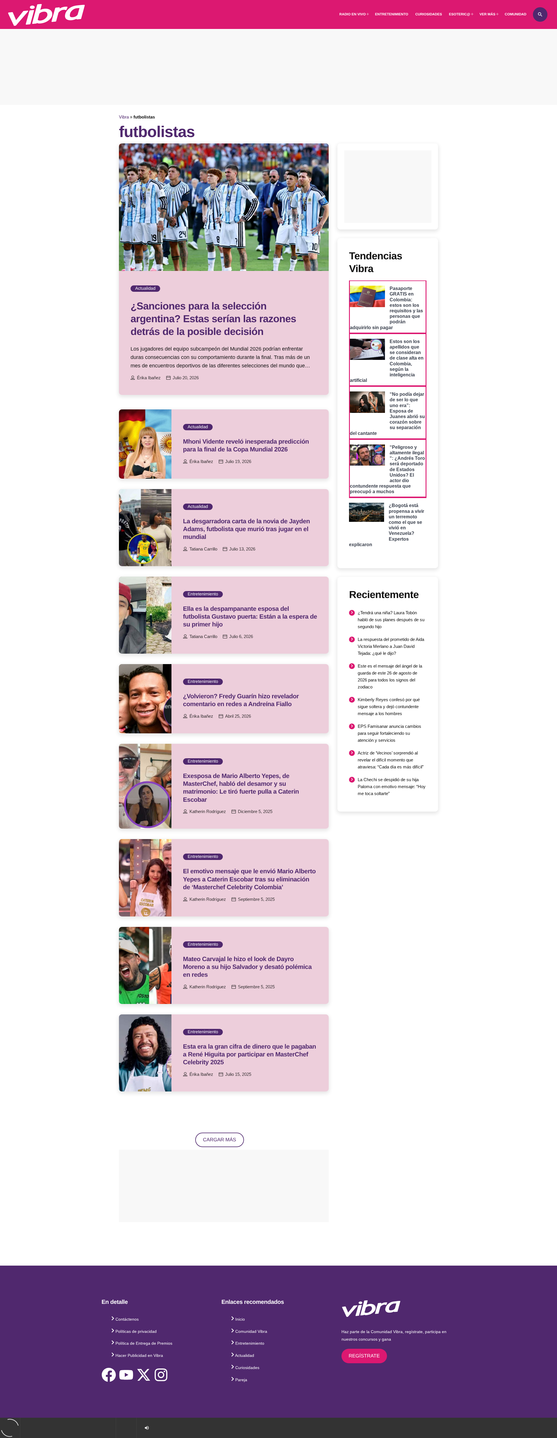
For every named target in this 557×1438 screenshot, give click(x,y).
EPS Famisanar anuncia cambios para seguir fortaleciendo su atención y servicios (389, 733)
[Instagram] (161, 1375)
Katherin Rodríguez (207, 811)
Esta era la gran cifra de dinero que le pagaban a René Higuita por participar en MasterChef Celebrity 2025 (249, 1054)
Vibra (124, 116)
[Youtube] (126, 1375)
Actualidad (145, 288)
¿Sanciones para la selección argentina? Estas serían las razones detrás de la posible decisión (213, 318)
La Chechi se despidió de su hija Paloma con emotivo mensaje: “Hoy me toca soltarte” (392, 786)
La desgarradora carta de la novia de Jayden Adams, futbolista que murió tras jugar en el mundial (246, 528)
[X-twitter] (143, 1375)
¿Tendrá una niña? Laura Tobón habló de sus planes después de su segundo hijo (391, 619)
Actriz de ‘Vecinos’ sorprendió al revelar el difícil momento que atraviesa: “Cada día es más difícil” (391, 759)
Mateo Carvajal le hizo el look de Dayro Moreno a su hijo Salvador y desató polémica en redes (247, 966)
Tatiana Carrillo (203, 549)
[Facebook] (109, 1375)
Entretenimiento (203, 594)
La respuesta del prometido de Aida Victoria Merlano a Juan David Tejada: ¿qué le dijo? (391, 646)
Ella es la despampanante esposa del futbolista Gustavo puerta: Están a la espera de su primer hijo (250, 616)
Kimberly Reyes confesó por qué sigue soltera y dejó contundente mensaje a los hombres (389, 706)
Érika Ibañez (149, 378)
